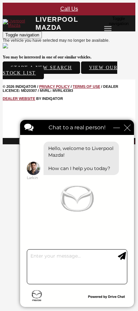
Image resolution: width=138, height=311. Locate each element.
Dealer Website (19, 99)
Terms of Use (86, 87)
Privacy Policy (54, 87)
